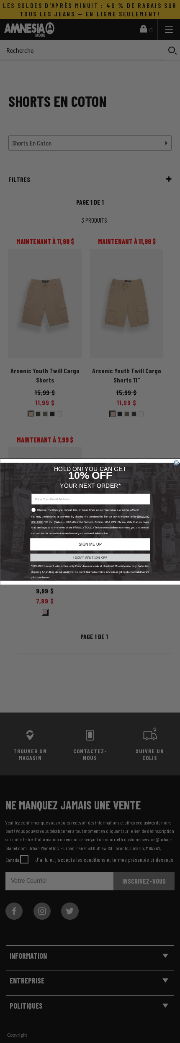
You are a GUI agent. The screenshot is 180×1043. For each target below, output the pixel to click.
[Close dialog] (176, 462)
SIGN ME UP (90, 544)
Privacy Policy (83, 527)
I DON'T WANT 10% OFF (90, 557)
